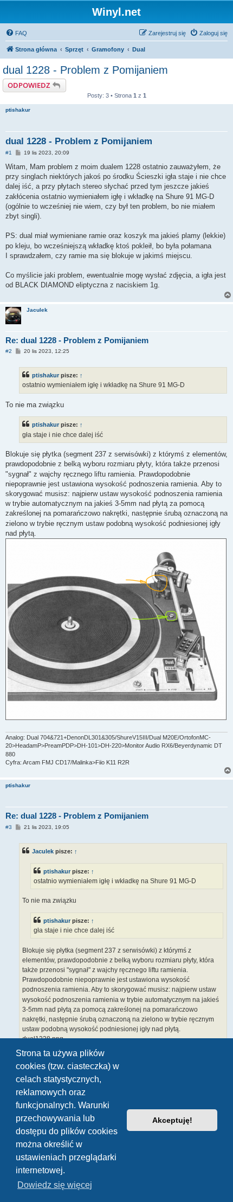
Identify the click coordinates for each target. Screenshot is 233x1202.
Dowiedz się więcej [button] (54, 1185)
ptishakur (17, 110)
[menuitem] (16, 33)
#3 (8, 827)
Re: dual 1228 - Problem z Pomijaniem (76, 340)
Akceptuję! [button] (172, 1120)
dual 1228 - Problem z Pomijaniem (85, 70)
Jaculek (37, 310)
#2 (8, 351)
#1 (8, 153)
